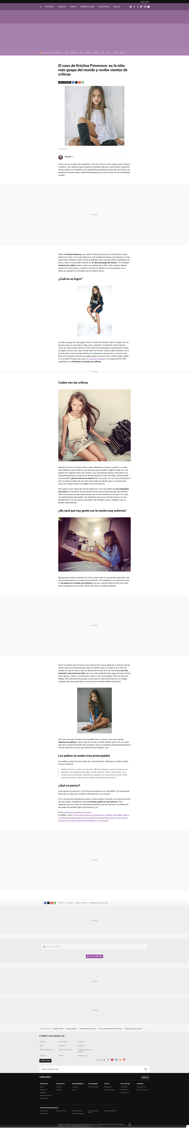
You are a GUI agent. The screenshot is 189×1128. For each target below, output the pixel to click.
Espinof (74, 1089)
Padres (61, 1056)
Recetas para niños (46, 1050)
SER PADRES (49, 7)
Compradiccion (125, 1092)
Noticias (43, 1042)
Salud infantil (63, 1042)
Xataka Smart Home (45, 1095)
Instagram (145, 7)
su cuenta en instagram (96, 359)
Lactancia (81, 1042)
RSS (120, 1059)
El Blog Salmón (141, 1087)
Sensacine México (77, 1111)
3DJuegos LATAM (61, 1111)
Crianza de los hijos (65, 1050)
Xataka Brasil (43, 1113)
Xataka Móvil (43, 1089)
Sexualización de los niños (99, 903)
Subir (144, 1077)
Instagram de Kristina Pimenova (78, 812)
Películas (73, 52)
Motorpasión (108, 1087)
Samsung (96, 52)
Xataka (42, 1087)
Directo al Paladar (93, 1087)
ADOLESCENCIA (103, 7)
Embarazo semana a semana (88, 1028)
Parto (42, 1045)
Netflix (67, 52)
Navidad (122, 52)
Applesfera (43, 1092)
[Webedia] (145, 1)
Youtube (148, 7)
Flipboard (141, 7)
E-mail (83, 82)
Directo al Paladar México (93, 1111)
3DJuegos (59, 1087)
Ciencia (115, 52)
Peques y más (82, 1056)
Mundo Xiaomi (44, 1098)
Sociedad (43, 1056)
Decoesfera (124, 1089)
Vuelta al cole (58, 52)
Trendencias (124, 1087)
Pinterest (131, 7)
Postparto (62, 1045)
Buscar (145, 1069)
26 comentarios (65, 82)
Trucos (108, 52)
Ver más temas (45, 1060)
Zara (80, 52)
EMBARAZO (62, 7)
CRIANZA (73, 7)
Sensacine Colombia (78, 1113)
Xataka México (44, 1111)
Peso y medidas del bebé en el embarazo (110, 1028)
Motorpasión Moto (110, 1089)
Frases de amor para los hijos (133, 1028)
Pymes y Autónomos (142, 1089)
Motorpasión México (110, 1111)
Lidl (102, 52)
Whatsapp (87, 52)
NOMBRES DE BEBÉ (87, 7)
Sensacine (75, 1087)
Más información (96, 1126)
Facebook (134, 7)
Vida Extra (59, 1089)
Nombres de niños (58, 1028)
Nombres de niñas (71, 1028)
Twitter (138, 7)
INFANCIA (116, 7)
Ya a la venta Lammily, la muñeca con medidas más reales (97, 815)
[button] (69, 156)
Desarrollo (81, 1045)
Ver (95, 956)
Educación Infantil (81, 903)
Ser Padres (69, 903)
